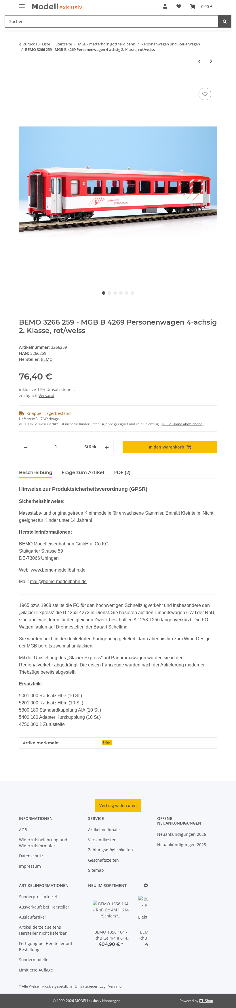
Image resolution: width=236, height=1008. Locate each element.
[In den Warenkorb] (23, 80)
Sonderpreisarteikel (38, 896)
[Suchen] (224, 21)
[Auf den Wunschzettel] (205, 94)
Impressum (30, 866)
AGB (23, 829)
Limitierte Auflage (36, 970)
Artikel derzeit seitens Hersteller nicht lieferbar (43, 930)
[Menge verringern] (25, 447)
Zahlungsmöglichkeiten (110, 849)
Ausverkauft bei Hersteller (44, 907)
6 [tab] (132, 293)
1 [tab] (103, 293)
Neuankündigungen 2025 (181, 844)
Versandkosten (102, 839)
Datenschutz (31, 855)
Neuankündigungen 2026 (181, 834)
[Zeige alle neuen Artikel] (146, 885)
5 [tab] (126, 293)
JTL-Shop (206, 1000)
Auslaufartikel (32, 917)
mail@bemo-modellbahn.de (58, 581)
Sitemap (96, 870)
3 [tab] (115, 293)
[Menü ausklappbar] (22, 3)
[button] (165, 6)
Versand (46, 395)
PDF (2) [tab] (122, 472)
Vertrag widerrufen (118, 805)
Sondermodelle (33, 959)
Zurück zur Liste (36, 44)
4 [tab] (121, 293)
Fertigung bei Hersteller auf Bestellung (45, 946)
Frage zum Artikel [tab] (83, 472)
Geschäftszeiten (103, 860)
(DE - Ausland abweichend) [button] (182, 423)
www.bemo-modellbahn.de (58, 570)
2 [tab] (109, 293)
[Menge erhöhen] (106, 447)
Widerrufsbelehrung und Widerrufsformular (43, 842)
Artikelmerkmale (104, 829)
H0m (106, 742)
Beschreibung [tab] (35, 472)
